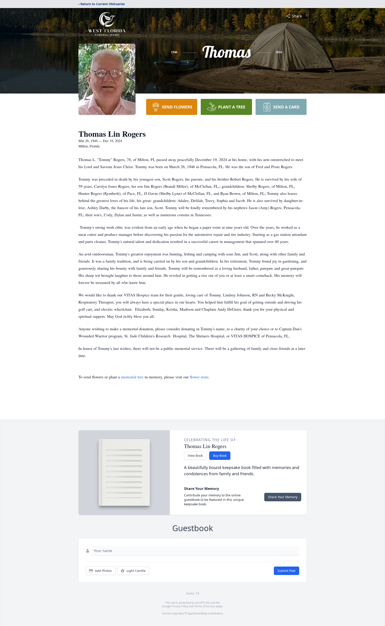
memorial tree (132, 376)
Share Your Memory (282, 497)
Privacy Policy (180, 606)
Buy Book (220, 455)
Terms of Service (204, 606)
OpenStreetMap (197, 613)
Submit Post (286, 571)
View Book (195, 455)
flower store (199, 376)
